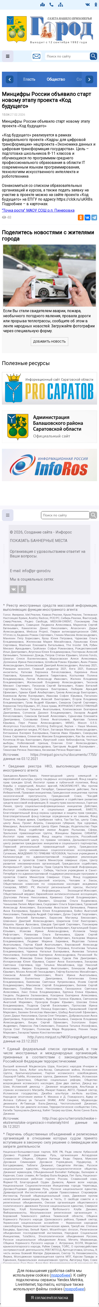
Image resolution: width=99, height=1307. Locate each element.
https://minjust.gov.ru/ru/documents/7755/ (64, 755)
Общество (56, 79)
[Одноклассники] (81, 217)
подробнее (60, 1275)
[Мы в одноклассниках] (96, 5)
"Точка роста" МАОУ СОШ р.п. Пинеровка (38, 210)
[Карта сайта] (60, 5)
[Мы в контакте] (88, 5)
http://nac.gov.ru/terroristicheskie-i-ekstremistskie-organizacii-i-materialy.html (50, 1121)
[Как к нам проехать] (42, 5)
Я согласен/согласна (49, 1298)
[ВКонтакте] (87, 217)
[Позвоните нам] (51, 5)
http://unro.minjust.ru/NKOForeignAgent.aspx (62, 1037)
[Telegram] (94, 217)
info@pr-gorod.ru (36, 571)
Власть (29, 79)
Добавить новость (49, 341)
